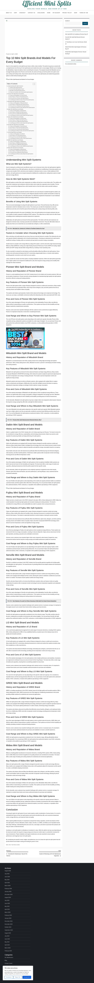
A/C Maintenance (9, 957)
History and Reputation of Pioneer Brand (18, 95)
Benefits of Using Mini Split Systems (17, 90)
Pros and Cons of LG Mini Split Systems (18, 137)
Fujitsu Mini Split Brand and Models (15, 117)
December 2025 (9, 894)
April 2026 (7, 882)
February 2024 (8, 950)
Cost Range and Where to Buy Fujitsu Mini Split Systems (21, 123)
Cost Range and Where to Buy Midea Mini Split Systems (21, 153)
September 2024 (9, 930)
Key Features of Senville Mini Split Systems (19, 127)
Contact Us (31, 12)
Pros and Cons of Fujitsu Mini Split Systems (19, 121)
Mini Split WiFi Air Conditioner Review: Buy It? (76, 34)
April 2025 (7, 909)
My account (56, 12)
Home (48, 12)
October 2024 (8, 927)
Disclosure (41, 12)
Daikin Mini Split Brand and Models (15, 109)
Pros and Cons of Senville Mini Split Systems (19, 129)
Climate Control (8, 963)
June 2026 (7, 876)
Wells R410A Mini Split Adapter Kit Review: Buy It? (75, 47)
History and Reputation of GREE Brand (18, 141)
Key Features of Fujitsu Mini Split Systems (18, 120)
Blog (6, 960)
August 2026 (8, 870)
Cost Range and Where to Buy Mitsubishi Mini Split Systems (22, 107)
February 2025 (8, 915)
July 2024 (7, 936)
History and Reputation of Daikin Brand (18, 110)
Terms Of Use (84, 12)
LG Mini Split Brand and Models (15, 132)
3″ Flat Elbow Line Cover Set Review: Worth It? (76, 43)
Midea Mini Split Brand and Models (15, 147)
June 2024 (7, 939)
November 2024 (9, 924)
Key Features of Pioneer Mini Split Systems (19, 96)
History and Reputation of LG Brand (17, 134)
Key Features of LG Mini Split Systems (18, 135)
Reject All (17, 977)
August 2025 (8, 897)
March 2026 (7, 885)
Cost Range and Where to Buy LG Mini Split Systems (21, 138)
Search (67, 21)
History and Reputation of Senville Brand (18, 126)
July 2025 (7, 900)
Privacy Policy (67, 12)
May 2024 (7, 942)
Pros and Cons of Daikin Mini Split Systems (19, 113)
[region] (18, 973)
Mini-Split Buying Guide (13, 844)
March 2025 (7, 912)
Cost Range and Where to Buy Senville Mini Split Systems (22, 130)
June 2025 (7, 903)
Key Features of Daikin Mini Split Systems (18, 112)
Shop (75, 12)
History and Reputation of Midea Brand (18, 149)
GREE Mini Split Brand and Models (15, 140)
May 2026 (7, 879)
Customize (9, 977)
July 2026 (7, 873)
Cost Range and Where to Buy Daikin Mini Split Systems (21, 115)
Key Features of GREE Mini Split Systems (18, 143)
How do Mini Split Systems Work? (17, 89)
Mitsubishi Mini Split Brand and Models (16, 101)
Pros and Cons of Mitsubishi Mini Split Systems (19, 106)
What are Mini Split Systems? (16, 87)
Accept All (27, 977)
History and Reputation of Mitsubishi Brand (19, 103)
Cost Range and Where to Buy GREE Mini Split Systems (21, 146)
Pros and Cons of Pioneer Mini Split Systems (19, 98)
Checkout (22, 12)
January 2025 (8, 918)
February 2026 (8, 888)
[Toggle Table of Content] (33, 84)
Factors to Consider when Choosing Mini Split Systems (21, 92)
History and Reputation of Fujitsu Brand (18, 118)
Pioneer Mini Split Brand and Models (16, 93)
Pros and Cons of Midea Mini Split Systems (19, 152)
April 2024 (7, 944)
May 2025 (7, 906)
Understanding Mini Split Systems (15, 86)
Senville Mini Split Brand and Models (16, 124)
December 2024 (9, 921)
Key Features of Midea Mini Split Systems (18, 150)
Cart (15, 12)
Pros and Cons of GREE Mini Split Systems (19, 144)
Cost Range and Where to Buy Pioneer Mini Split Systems (22, 99)
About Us (9, 12)
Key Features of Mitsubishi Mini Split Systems (19, 104)
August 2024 (8, 933)
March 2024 (7, 947)
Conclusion (10, 155)
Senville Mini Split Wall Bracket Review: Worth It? (75, 38)
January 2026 (8, 891)
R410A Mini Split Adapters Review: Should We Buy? (75, 52)
